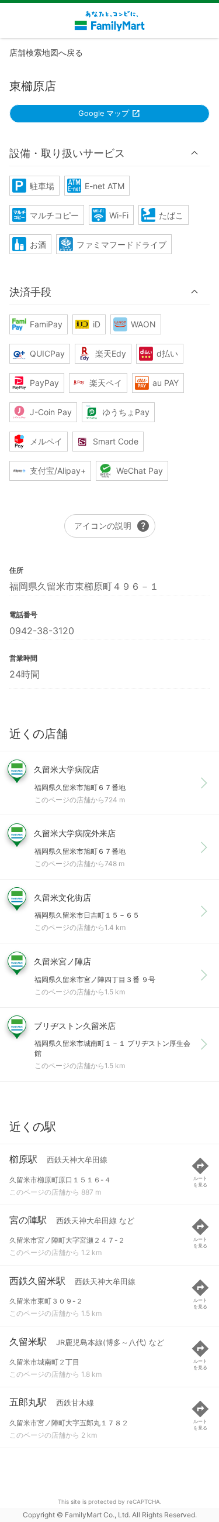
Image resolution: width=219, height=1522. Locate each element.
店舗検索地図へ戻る (46, 52)
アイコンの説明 (112, 526)
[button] (109, 152)
